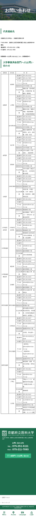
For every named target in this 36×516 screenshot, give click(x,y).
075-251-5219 (27, 137)
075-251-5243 (27, 220)
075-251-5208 (27, 295)
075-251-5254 (27, 199)
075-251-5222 (27, 258)
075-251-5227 (27, 318)
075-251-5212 (27, 116)
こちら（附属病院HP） (24, 56)
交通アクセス (6, 497)
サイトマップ (6, 502)
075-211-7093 (11, 49)
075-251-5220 (27, 155)
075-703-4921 (27, 369)
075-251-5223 (27, 277)
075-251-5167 (27, 394)
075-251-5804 (27, 176)
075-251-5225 (27, 336)
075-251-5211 (27, 96)
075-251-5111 (11, 47)
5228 (24, 338)
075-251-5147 (27, 240)
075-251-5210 (27, 75)
